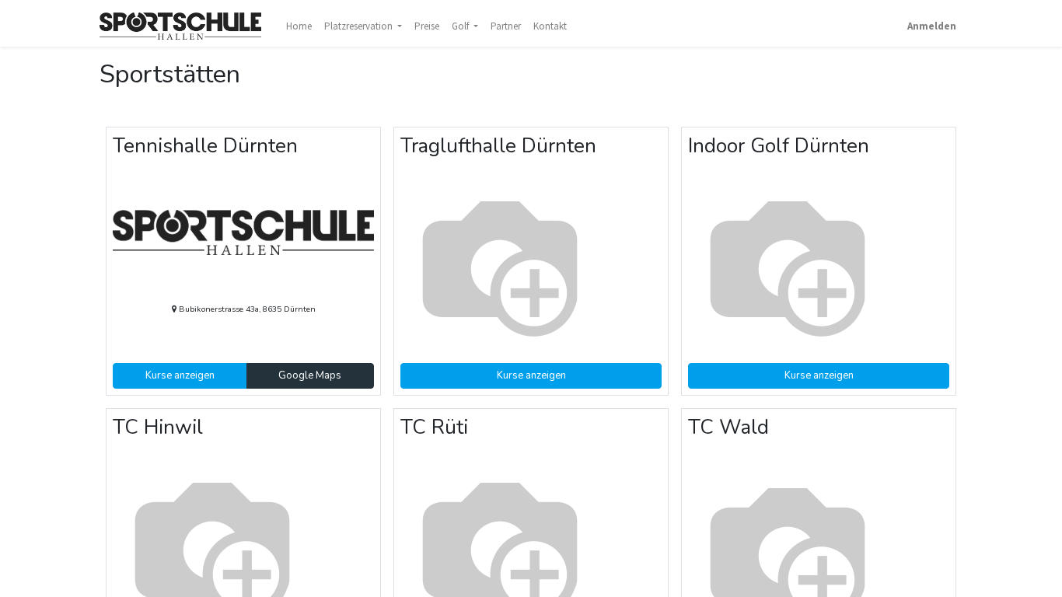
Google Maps (309, 375)
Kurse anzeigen (180, 375)
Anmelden (931, 26)
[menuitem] (299, 26)
